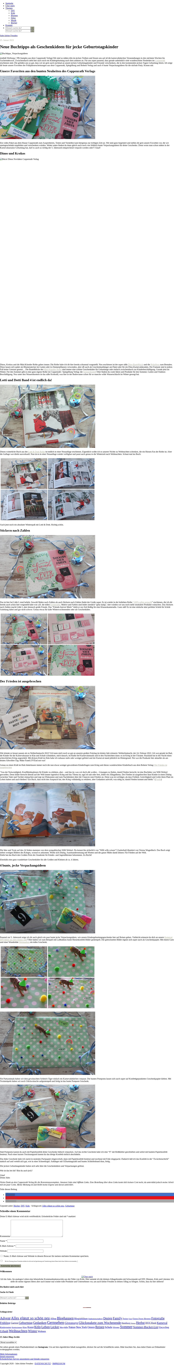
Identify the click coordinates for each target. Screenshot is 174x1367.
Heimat (133, 1323)
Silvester (116, 1327)
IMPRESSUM (58, 1363)
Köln (37, 1327)
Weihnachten (18, 1331)
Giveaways (71, 1322)
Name (3, 1241)
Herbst (140, 1322)
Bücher (17, 1206)
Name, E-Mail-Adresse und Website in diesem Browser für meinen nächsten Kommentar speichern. (46, 1256)
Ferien (125, 1319)
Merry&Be (64, 1327)
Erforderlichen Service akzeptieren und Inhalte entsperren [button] (24, 1359)
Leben (45, 1327)
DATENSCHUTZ (43, 1363)
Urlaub (4, 1331)
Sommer (126, 1327)
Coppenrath (160, 60)
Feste (130, 1319)
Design (107, 1318)
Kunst (30, 1327)
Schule (108, 1327)
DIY (22, 1206)
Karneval (162, 1322)
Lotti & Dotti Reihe (36, 452)
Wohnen (42, 1331)
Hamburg (126, 1323)
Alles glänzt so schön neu (53, 1206)
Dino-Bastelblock (135, 364)
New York (81, 1327)
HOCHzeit (150, 1322)
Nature (72, 1327)
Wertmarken (24, 942)
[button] (10, 1195)
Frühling (5, 1322)
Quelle (158, 779)
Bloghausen (65, 1318)
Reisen (99, 1327)
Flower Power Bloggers (142, 1319)
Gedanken (39, 1322)
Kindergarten (5, 1327)
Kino (25, 1327)
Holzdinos (155, 364)
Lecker (54, 1327)
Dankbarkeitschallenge (95, 1319)
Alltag (53, 1318)
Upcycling (164, 1327)
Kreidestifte (55, 604)
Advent (5, 1318)
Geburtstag (69, 1206)
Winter (32, 1331)
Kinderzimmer (17, 1327)
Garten (14, 1322)
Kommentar (5, 1236)
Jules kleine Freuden (9, 35)
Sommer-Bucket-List (145, 1327)
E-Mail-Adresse (7, 1246)
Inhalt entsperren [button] (7, 1356)
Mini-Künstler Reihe (53, 369)
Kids (28, 1206)
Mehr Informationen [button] (8, 1354)
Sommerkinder (89, 372)
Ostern (91, 1327)
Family (117, 1318)
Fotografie (157, 1318)
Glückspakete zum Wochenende (100, 1322)
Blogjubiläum (81, 1318)
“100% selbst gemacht (142, 602)
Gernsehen (55, 1322)
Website (3, 1251)
